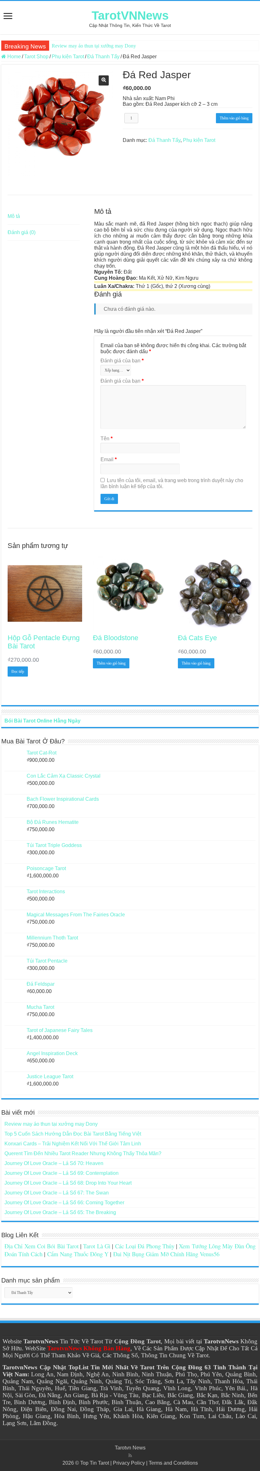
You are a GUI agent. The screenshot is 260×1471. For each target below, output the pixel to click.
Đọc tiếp (17, 671)
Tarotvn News (130, 1447)
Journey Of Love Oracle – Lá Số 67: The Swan (56, 1192)
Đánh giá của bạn (122, 360)
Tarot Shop (36, 56)
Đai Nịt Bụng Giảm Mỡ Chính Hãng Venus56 (166, 1254)
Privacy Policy (129, 1463)
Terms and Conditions (173, 1463)
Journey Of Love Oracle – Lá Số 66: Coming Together (64, 1202)
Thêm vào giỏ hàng (234, 118)
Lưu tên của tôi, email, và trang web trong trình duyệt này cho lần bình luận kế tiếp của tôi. (172, 483)
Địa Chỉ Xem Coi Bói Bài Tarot (41, 1246)
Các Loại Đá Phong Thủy (144, 1246)
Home (14, 56)
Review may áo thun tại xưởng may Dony (94, 45)
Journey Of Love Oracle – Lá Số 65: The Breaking (60, 1212)
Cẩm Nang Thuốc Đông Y (77, 1254)
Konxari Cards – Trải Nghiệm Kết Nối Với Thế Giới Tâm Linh (72, 1143)
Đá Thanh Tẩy (103, 56)
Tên (107, 438)
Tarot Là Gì (96, 1246)
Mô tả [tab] (14, 216)
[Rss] (130, 1455)
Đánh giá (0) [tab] (22, 232)
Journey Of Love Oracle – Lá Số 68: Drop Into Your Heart (68, 1183)
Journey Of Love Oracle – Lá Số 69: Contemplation (61, 1173)
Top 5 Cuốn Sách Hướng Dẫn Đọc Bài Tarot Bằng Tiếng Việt (72, 1134)
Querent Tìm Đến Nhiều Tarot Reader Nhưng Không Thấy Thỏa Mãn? (82, 1153)
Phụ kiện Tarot (68, 56)
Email (109, 459)
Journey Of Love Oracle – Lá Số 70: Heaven (53, 1163)
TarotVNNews (130, 15)
